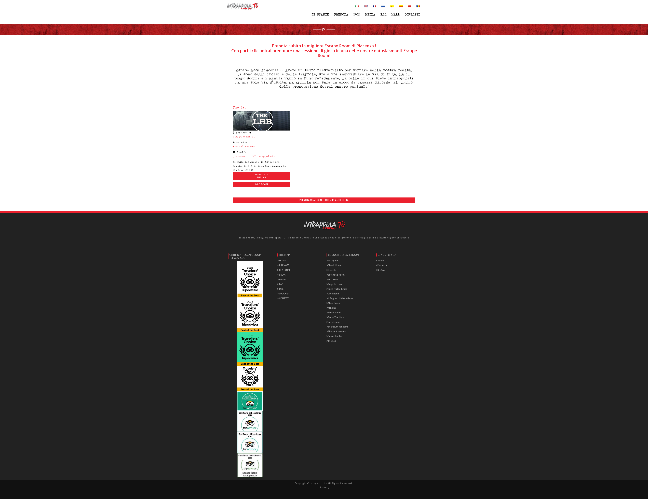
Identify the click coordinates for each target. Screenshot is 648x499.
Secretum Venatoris (338, 326)
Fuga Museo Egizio (337, 289)
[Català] (400, 6)
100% (357, 14)
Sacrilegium (334, 322)
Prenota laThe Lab (261, 176)
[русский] (383, 6)
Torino (380, 260)
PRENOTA (341, 14)
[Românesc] (418, 6)
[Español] (392, 6)
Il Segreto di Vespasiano (340, 298)
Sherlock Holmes (337, 331)
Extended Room (336, 274)
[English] (365, 6)
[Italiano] (357, 6)
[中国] (409, 6)
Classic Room (334, 265)
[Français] (374, 6)
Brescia (381, 270)
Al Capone (333, 260)
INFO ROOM (261, 184)
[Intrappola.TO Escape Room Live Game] (242, 6)
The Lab (332, 340)
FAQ (383, 14)
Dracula (332, 270)
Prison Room (334, 312)
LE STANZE (320, 14)
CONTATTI (412, 14)
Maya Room (334, 303)
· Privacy (324, 487)
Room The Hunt (336, 317)
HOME (282, 260)
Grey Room (333, 293)
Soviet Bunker (335, 336)
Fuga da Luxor (335, 284)
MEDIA (370, 14)
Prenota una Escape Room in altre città (324, 200)
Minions (332, 307)
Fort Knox (333, 279)
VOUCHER (284, 293)
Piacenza (382, 265)
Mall (396, 14)
